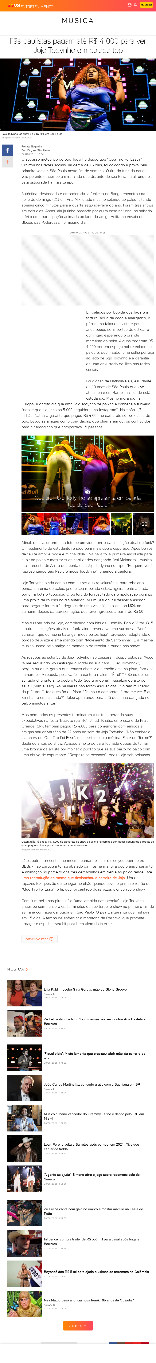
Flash (24, 17)
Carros (83, 17)
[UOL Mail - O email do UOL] (129, 5)
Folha (113, 17)
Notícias (53, 17)
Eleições (37, 17)
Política (68, 17)
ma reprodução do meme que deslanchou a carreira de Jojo (74, 877)
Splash (142, 17)
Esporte (127, 17)
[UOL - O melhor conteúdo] (14, 6)
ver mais (75, 1325)
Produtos (9, 17)
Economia (99, 17)
